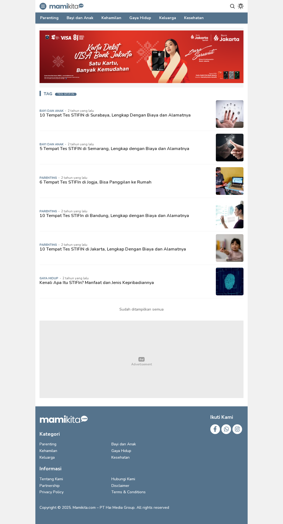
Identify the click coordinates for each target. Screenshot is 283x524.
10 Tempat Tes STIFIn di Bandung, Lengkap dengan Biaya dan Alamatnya (114, 216)
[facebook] (215, 429)
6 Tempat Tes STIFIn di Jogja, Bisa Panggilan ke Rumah (95, 182)
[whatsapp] (226, 429)
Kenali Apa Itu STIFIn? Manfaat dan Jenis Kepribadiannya (97, 283)
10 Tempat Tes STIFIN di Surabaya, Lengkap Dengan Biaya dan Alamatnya (115, 115)
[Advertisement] (141, 359)
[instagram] (237, 429)
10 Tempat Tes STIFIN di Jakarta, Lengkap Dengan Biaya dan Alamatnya (113, 249)
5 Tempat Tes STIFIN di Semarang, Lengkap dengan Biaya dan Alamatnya (114, 149)
